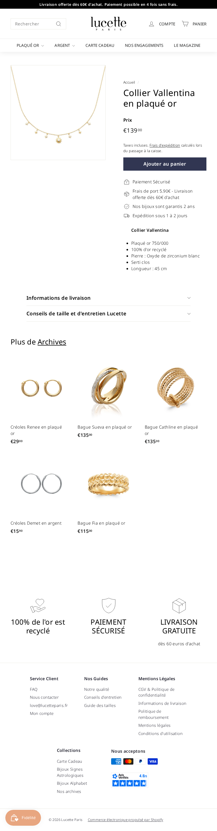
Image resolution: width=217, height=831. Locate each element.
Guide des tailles (100, 705)
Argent (63, 45)
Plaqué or (28, 45)
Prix (127, 120)
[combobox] (38, 23)
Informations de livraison (58, 297)
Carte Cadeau (99, 45)
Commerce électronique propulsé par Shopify (125, 819)
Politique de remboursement (153, 714)
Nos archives (69, 791)
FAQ (34, 689)
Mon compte (42, 713)
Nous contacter (44, 697)
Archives (52, 342)
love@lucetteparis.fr (49, 705)
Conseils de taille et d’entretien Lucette (76, 313)
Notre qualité (96, 689)
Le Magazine (187, 45)
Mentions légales (154, 725)
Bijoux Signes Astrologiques (70, 772)
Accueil (129, 82)
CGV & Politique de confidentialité (156, 692)
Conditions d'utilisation (160, 733)
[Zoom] (58, 112)
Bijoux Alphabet (72, 783)
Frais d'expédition (165, 145)
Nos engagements (144, 45)
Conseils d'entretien (103, 697)
